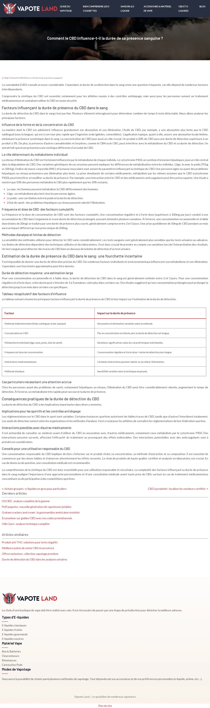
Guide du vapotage (66, 8)
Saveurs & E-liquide (128, 8)
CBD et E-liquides (183, 8)
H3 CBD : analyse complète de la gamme (26, 501)
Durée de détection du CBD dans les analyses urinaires (34, 559)
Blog (202, 6)
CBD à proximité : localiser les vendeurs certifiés (176, 488)
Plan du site (105, 705)
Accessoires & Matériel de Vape (157, 8)
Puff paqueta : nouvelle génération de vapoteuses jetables (36, 506)
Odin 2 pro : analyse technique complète (26, 523)
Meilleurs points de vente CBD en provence (28, 548)
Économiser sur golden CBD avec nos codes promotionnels (37, 518)
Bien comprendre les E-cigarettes (96, 8)
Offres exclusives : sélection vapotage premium (30, 553)
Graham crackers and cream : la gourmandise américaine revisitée (41, 512)
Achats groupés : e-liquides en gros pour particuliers (36, 488)
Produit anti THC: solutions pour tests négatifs (30, 542)
